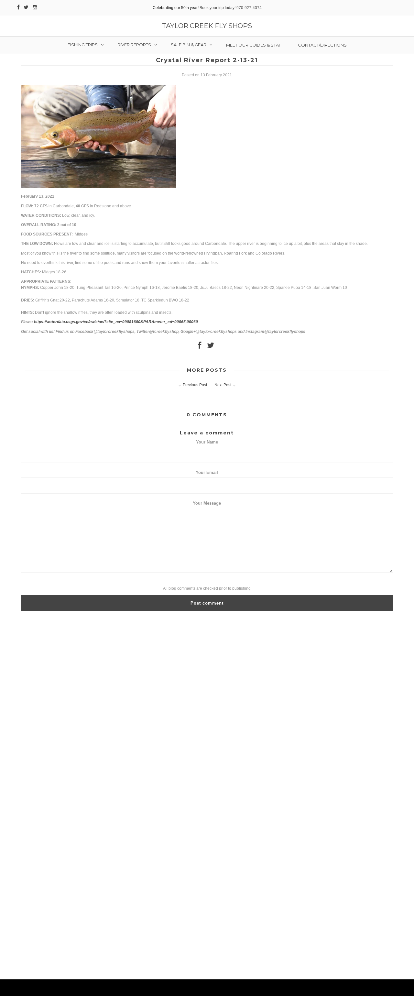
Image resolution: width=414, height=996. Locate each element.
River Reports (134, 44)
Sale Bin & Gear (188, 44)
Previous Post (195, 385)
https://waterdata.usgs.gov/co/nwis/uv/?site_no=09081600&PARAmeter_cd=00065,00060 (116, 322)
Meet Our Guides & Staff (255, 45)
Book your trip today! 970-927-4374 (231, 7)
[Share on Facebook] (199, 347)
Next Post (222, 385)
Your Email (207, 472)
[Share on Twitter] (210, 347)
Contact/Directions (322, 45)
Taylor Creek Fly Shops (207, 26)
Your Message (207, 503)
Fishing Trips (83, 44)
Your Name (207, 442)
